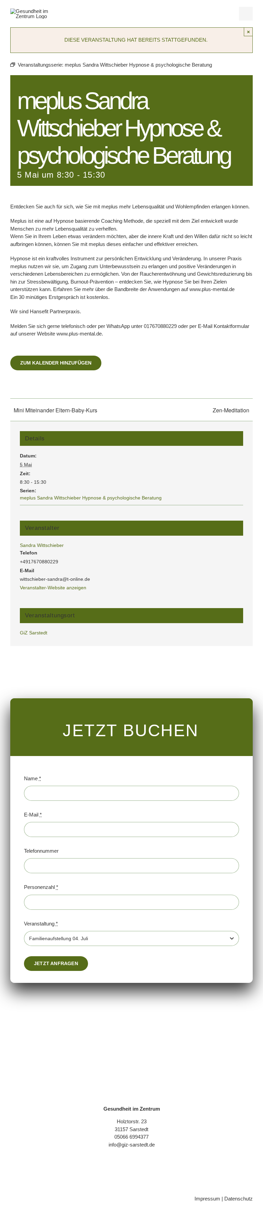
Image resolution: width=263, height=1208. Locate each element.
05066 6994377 (131, 1137)
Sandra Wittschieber (42, 545)
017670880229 (160, 326)
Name (32, 778)
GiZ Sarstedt (33, 632)
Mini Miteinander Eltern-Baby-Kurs (55, 410)
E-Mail (33, 815)
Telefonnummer (41, 851)
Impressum (207, 1199)
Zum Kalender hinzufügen (55, 363)
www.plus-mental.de (212, 289)
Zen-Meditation (231, 410)
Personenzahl (41, 887)
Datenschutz (238, 1199)
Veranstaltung (41, 923)
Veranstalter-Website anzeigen (53, 587)
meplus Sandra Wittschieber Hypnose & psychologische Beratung (91, 497)
